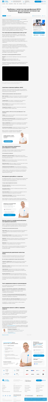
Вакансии (3, 388)
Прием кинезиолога (17, 388)
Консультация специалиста (40, 385)
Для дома (20, 3)
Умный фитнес (27, 388)
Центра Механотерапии (17, 19)
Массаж (26, 391)
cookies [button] (31, 398)
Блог (17, 3)
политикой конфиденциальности (38, 353)
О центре (3, 385)
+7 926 (34, 29)
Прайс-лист (37, 391)
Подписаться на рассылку (6, 391)
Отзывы (15, 3)
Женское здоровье (28, 387)
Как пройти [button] (15, 396)
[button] (39, 33)
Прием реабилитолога (17, 387)
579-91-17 (36, 29)
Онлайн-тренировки (39, 387)
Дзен (17, 373)
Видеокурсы (38, 388)
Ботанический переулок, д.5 (17, 395)
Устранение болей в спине (18, 391)
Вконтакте (7, 373)
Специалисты (11, 3)
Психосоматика (27, 385)
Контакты (24, 3)
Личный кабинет (43, 3)
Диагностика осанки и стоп (18, 385)
